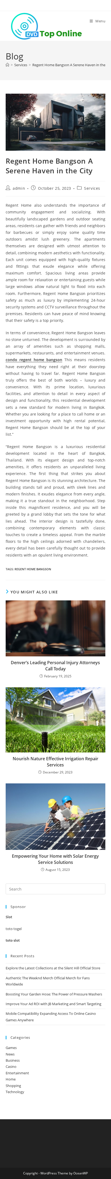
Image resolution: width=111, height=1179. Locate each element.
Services (92, 188)
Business (13, 1060)
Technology (15, 1091)
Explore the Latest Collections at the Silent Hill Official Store (53, 968)
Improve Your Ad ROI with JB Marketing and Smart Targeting (53, 1003)
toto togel (14, 928)
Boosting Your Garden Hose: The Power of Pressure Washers (54, 994)
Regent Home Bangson (33, 569)
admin (19, 188)
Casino (11, 1066)
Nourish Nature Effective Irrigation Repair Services (55, 762)
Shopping (13, 1085)
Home (11, 1079)
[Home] (7, 64)
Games (11, 1047)
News (10, 1054)
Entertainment (17, 1073)
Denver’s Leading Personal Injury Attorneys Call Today (55, 665)
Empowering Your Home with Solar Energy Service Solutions (55, 859)
